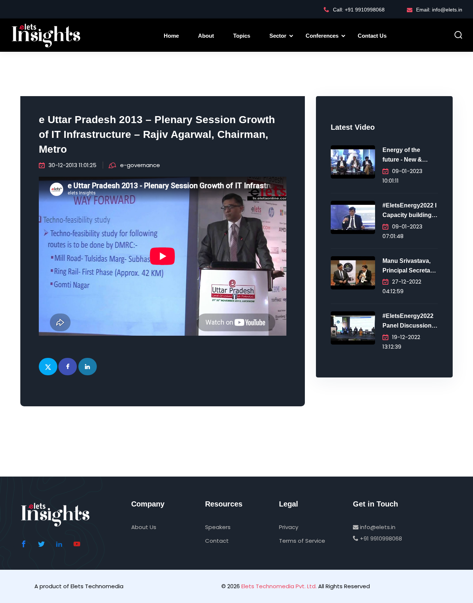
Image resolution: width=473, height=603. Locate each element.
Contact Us (372, 36)
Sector (277, 36)
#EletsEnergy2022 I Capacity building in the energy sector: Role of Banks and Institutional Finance (409, 211)
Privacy (288, 527)
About (206, 36)
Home (171, 36)
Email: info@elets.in (439, 10)
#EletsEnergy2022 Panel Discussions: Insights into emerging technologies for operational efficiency (409, 322)
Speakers (218, 527)
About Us (143, 527)
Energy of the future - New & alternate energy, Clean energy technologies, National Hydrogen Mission (408, 156)
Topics (241, 36)
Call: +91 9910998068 (359, 10)
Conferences (322, 36)
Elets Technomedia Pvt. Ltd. (279, 586)
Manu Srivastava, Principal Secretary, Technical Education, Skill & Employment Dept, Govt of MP (409, 266)
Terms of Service (302, 541)
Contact (217, 541)
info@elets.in (376, 527)
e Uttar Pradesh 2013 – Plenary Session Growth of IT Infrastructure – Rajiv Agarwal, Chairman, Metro (157, 134)
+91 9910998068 (380, 538)
